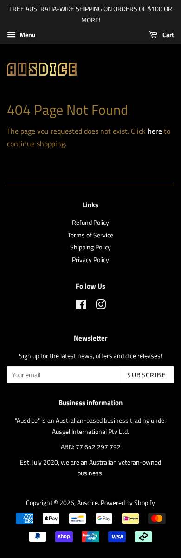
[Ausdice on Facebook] (81, 306)
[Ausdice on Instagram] (101, 306)
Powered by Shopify (128, 502)
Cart (167, 34)
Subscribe (146, 375)
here (155, 131)
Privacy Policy (90, 259)
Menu (27, 34)
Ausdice (87, 502)
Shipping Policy (90, 247)
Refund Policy (90, 222)
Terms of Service (90, 235)
